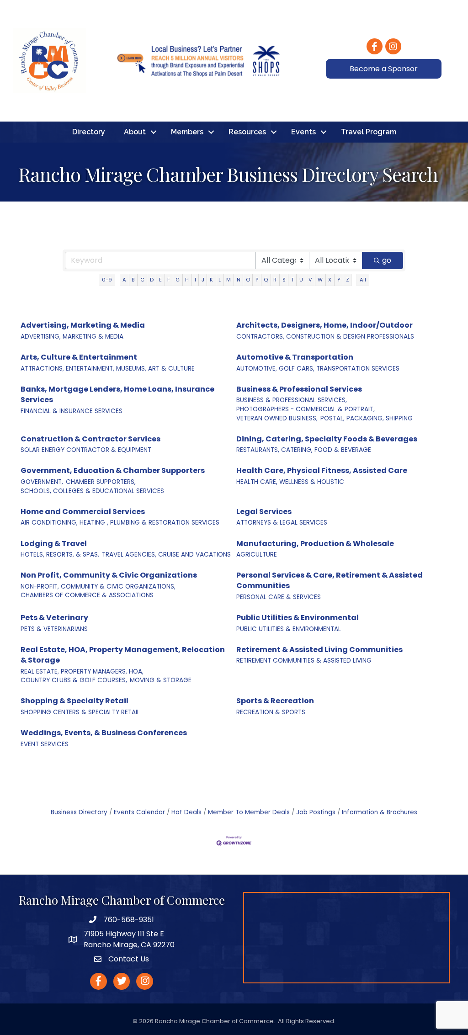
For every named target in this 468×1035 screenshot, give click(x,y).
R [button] (275, 279)
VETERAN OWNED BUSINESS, (277, 418)
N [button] (238, 279)
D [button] (152, 279)
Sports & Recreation (275, 700)
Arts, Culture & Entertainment (79, 357)
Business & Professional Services (299, 389)
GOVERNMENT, (42, 482)
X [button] (329, 279)
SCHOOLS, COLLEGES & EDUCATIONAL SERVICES (92, 491)
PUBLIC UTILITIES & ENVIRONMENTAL (288, 629)
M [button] (228, 279)
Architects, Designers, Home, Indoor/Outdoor (324, 325)
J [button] (203, 279)
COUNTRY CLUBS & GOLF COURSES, (74, 680)
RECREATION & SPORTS (270, 712)
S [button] (284, 279)
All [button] (363, 279)
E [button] (160, 279)
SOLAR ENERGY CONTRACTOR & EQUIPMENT (86, 450)
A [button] (124, 279)
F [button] (168, 279)
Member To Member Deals (249, 812)
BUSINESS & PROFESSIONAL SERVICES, (291, 400)
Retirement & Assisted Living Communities (319, 649)
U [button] (301, 279)
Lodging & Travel (54, 543)
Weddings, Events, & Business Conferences (104, 732)
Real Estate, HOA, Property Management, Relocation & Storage (123, 654)
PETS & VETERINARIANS (54, 629)
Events (303, 131)
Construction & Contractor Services (90, 439)
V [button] (310, 279)
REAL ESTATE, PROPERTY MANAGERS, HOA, (82, 671)
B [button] (133, 279)
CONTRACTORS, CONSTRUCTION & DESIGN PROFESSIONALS (325, 336)
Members (187, 131)
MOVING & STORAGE (160, 680)
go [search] (386, 260)
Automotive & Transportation (294, 357)
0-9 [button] (107, 279)
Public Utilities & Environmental (297, 617)
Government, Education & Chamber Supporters (113, 470)
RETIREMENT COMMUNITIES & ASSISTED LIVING (304, 660)
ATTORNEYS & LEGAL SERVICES (281, 522)
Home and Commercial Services (83, 511)
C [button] (142, 279)
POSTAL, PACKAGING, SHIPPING (366, 418)
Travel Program (368, 131)
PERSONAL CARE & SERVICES (278, 597)
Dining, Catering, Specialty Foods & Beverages (326, 439)
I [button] (195, 279)
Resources (247, 131)
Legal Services (264, 511)
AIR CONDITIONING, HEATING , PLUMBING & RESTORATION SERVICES (120, 522)
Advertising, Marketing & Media (83, 325)
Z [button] (347, 279)
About (135, 131)
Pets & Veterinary (54, 617)
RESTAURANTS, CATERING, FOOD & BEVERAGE (303, 450)
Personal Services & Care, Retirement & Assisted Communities (329, 580)
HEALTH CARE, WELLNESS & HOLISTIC (290, 482)
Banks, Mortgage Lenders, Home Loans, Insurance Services (117, 394)
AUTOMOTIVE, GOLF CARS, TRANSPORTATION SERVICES (317, 368)
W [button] (320, 279)
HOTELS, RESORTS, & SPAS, (60, 554)
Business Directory (79, 812)
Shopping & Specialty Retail (74, 700)
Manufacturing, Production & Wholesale (315, 543)
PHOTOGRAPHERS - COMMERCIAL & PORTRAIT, (305, 409)
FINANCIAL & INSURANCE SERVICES (71, 411)
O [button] (248, 279)
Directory (88, 131)
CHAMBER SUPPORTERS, (101, 482)
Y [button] (338, 279)
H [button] (187, 279)
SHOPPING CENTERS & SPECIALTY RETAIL (80, 712)
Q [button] (266, 279)
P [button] (256, 279)
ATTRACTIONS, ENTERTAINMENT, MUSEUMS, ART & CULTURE (108, 368)
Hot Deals (186, 812)
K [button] (211, 279)
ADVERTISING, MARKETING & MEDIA (72, 336)
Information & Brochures (379, 812)
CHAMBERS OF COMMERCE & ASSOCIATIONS (87, 595)
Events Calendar (139, 812)
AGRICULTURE (256, 554)
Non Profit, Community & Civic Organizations (109, 575)
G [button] (178, 279)
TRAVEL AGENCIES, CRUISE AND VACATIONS (166, 554)
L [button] (219, 279)
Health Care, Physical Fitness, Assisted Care (321, 470)
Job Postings (315, 812)
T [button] (292, 279)
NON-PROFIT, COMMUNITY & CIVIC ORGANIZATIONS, (98, 586)
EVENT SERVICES (45, 744)
